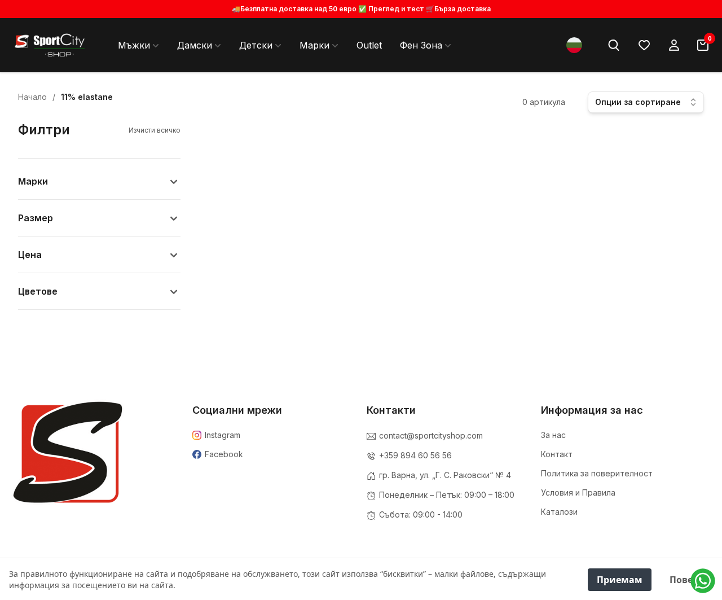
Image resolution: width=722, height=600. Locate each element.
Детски (255, 45)
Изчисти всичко (154, 130)
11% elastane (87, 97)
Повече (687, 579)
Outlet (369, 45)
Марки (314, 45)
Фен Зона (421, 45)
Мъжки (134, 45)
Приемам (619, 579)
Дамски (194, 45)
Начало (32, 97)
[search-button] (613, 45)
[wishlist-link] (644, 45)
